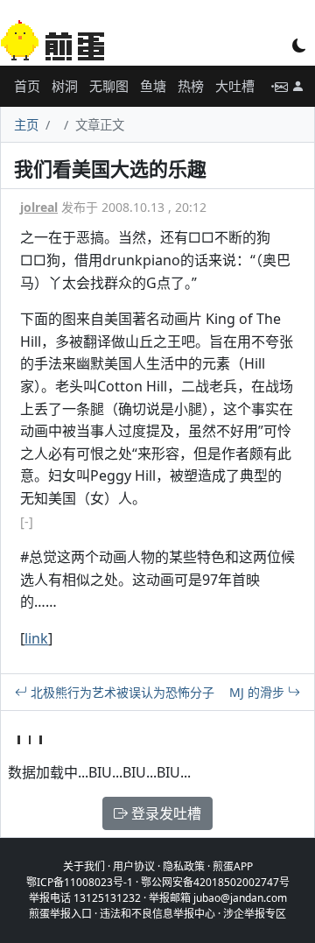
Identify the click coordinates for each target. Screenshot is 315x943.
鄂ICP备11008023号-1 (79, 882)
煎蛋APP (233, 866)
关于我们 (84, 866)
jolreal (39, 207)
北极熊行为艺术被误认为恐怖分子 (120, 692)
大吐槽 (235, 86)
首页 (27, 86)
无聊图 (109, 86)
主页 (26, 124)
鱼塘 (153, 86)
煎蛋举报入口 (60, 913)
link (36, 638)
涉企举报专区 (254, 913)
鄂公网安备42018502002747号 (215, 882)
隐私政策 (184, 866)
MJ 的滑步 (258, 692)
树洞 (65, 86)
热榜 (191, 86)
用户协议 (134, 866)
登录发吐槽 (164, 813)
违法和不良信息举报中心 (157, 913)
